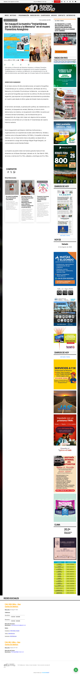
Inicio (7, 15)
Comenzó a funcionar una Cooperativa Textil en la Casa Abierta (43, 199)
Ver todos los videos (61, 51)
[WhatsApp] (62, 1)
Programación (24, 15)
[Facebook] (67, 1)
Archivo (54, 15)
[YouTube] (75, 1)
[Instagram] (70, 1)
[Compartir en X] (11, 172)
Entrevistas (70, 15)
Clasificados (45, 15)
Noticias (13, 15)
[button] (52, 1)
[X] (64, 1)
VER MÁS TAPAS (65, 235)
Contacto (61, 15)
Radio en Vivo (35, 15)
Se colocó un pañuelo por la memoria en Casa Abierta (12, 198)
